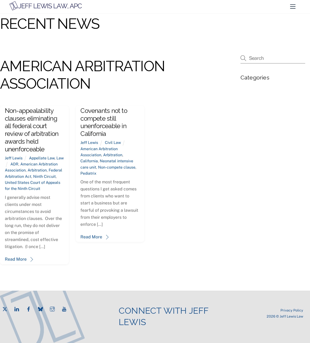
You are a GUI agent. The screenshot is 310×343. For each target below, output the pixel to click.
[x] (5, 308)
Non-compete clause (116, 167)
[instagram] (52, 308)
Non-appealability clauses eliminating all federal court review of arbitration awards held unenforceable (31, 129)
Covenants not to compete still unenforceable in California (103, 121)
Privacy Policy (291, 310)
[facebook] (28, 308)
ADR (14, 164)
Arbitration (37, 170)
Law (60, 158)
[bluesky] (40, 308)
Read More (16, 259)
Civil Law (113, 142)
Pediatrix (88, 173)
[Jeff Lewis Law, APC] (46, 8)
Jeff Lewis (14, 158)
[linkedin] (17, 308)
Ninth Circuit (44, 176)
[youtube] (64, 308)
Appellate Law (41, 158)
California (89, 161)
